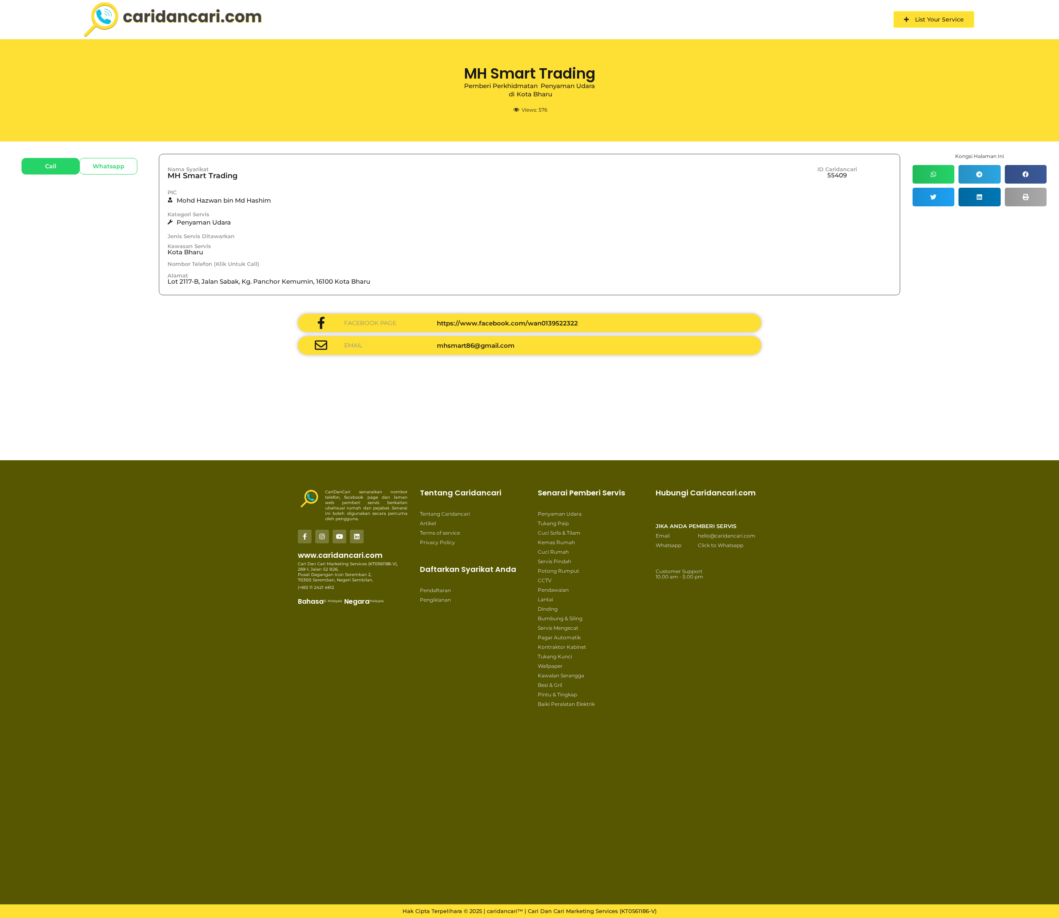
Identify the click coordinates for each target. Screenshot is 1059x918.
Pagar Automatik (559, 637)
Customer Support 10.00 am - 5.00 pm (679, 574)
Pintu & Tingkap (557, 694)
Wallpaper (550, 666)
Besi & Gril (550, 685)
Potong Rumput (558, 571)
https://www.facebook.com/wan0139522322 (507, 323)
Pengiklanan (435, 600)
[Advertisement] (289, 433)
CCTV (544, 580)
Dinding (548, 609)
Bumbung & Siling (560, 618)
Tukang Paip (553, 523)
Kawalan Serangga (561, 675)
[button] (933, 174)
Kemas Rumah (556, 542)
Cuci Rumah (553, 552)
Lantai (545, 599)
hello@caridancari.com (726, 536)
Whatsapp (668, 545)
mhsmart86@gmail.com (476, 345)
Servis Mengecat (558, 628)
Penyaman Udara (560, 514)
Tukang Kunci (555, 656)
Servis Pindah (554, 561)
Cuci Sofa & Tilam (559, 533)
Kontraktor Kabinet (562, 647)
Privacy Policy (437, 542)
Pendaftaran (435, 590)
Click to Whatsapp (720, 545)
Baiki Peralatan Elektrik (566, 704)
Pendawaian (553, 590)
